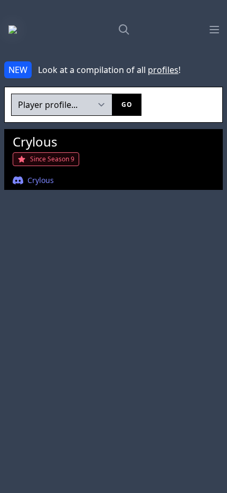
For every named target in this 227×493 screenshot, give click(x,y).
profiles (163, 70)
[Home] (23, 29)
